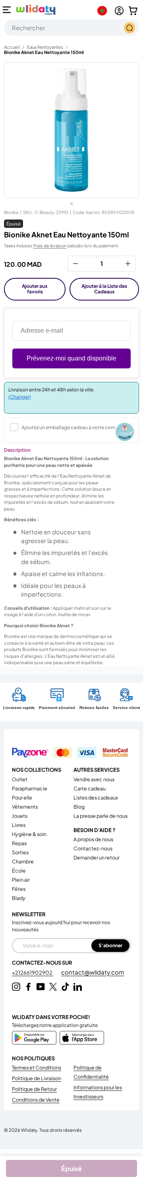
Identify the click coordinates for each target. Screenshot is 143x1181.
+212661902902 (32, 972)
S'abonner (110, 945)
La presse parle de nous (100, 816)
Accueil (12, 47)
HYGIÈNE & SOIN (29, 834)
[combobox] (71, 27)
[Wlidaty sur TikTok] (65, 986)
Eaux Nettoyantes (45, 47)
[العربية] (104, 10)
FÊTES (18, 889)
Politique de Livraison (36, 1078)
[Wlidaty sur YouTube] (41, 986)
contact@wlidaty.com (92, 972)
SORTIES (20, 852)
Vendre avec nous (93, 779)
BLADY (18, 898)
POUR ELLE (22, 797)
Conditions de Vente (36, 1099)
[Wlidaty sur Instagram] (16, 986)
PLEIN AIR (21, 880)
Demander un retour (96, 857)
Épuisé (71, 1168)
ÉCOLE (19, 870)
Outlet (19, 779)
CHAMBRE (23, 861)
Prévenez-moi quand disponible (71, 358)
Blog (79, 806)
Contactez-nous (92, 848)
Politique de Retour (34, 1089)
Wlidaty (29, 1130)
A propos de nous (93, 839)
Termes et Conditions (36, 1067)
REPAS (19, 843)
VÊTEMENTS (25, 806)
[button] (133, 10)
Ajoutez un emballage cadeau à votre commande (76, 427)
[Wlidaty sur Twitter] (53, 986)
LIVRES (18, 825)
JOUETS (19, 816)
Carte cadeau (89, 788)
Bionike (11, 212)
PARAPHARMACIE (29, 788)
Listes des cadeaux (95, 797)
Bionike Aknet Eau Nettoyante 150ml (44, 52)
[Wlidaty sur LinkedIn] (77, 986)
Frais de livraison (49, 245)
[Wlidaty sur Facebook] (28, 986)
